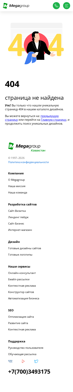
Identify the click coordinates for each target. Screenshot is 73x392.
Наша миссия (16, 186)
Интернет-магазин (20, 230)
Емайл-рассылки (19, 279)
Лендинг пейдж (18, 217)
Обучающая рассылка (22, 354)
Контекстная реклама (22, 285)
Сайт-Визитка (17, 211)
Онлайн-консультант (22, 273)
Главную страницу (53, 120)
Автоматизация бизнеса (23, 298)
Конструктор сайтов (21, 292)
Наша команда (17, 192)
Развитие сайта (18, 323)
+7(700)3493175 (29, 371)
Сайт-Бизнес (16, 223)
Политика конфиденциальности (28, 162)
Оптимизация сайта (21, 316)
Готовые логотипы (20, 254)
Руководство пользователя (25, 347)
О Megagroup (16, 179)
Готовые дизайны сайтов (24, 248)
